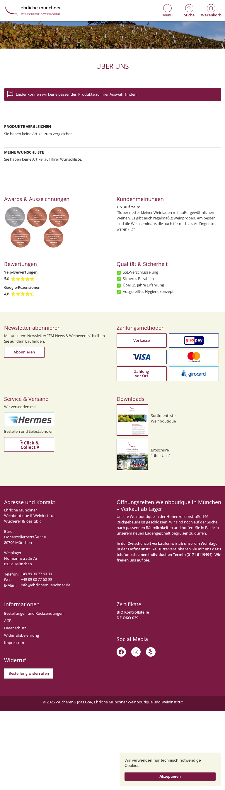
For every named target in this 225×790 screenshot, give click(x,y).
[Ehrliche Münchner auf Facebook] (121, 651)
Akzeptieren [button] (170, 776)
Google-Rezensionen (22, 287)
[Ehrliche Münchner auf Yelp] (151, 651)
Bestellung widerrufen (28, 673)
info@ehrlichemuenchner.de (45, 585)
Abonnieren (24, 352)
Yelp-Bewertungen (21, 272)
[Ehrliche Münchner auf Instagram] (136, 651)
